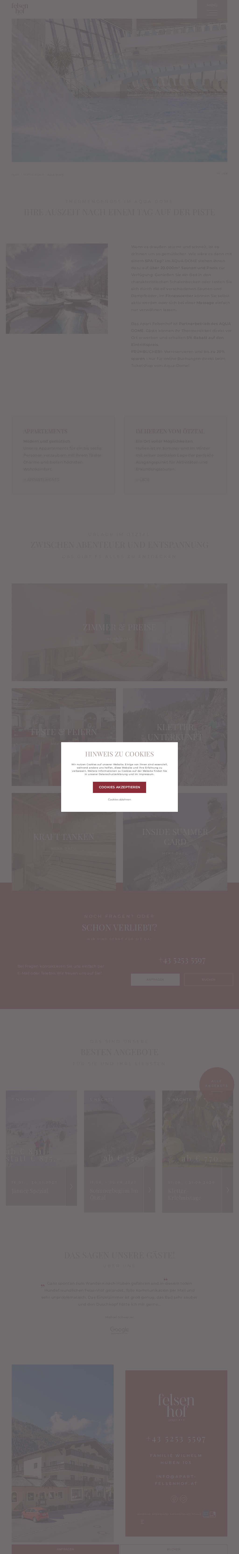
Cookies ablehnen (119, 799)
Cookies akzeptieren (119, 787)
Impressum (146, 774)
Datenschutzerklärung (113, 774)
